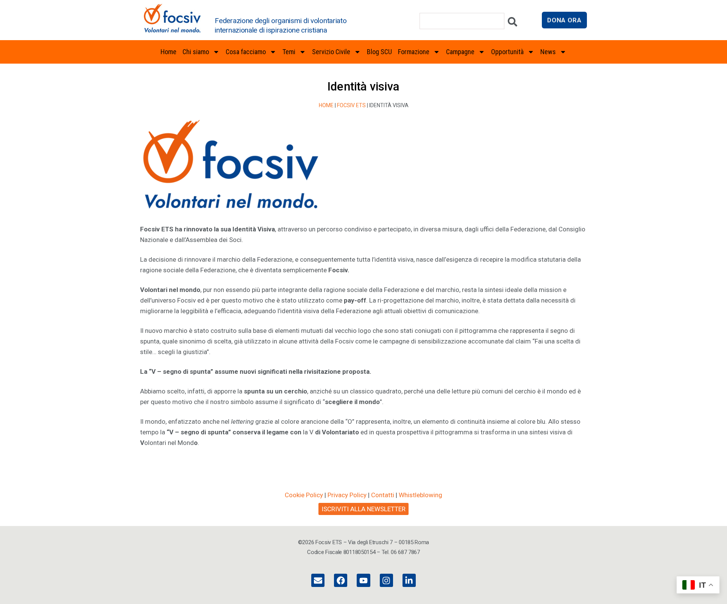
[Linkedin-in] (409, 580)
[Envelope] (317, 580)
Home (168, 52)
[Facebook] (340, 580)
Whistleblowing (420, 495)
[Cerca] (512, 23)
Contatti (382, 495)
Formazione (413, 52)
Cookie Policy (304, 495)
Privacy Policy (347, 495)
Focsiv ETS (351, 105)
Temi (288, 52)
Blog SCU (379, 52)
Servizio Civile (331, 52)
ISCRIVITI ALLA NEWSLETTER (363, 509)
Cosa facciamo (246, 52)
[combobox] (462, 21)
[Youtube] (363, 580)
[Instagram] (386, 580)
